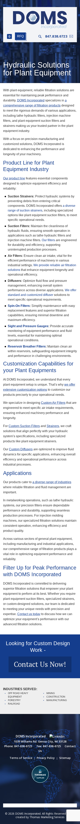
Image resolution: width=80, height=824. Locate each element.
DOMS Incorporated (30, 100)
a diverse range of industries (51, 482)
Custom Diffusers (21, 449)
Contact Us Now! (40, 664)
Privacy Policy (46, 758)
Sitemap (65, 758)
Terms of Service (21, 758)
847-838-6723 (23, 746)
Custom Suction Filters (24, 426)
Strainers (53, 426)
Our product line (14, 178)
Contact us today (28, 614)
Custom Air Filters (53, 402)
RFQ (20, 36)
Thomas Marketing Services (47, 817)
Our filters (48, 240)
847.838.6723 (56, 36)
